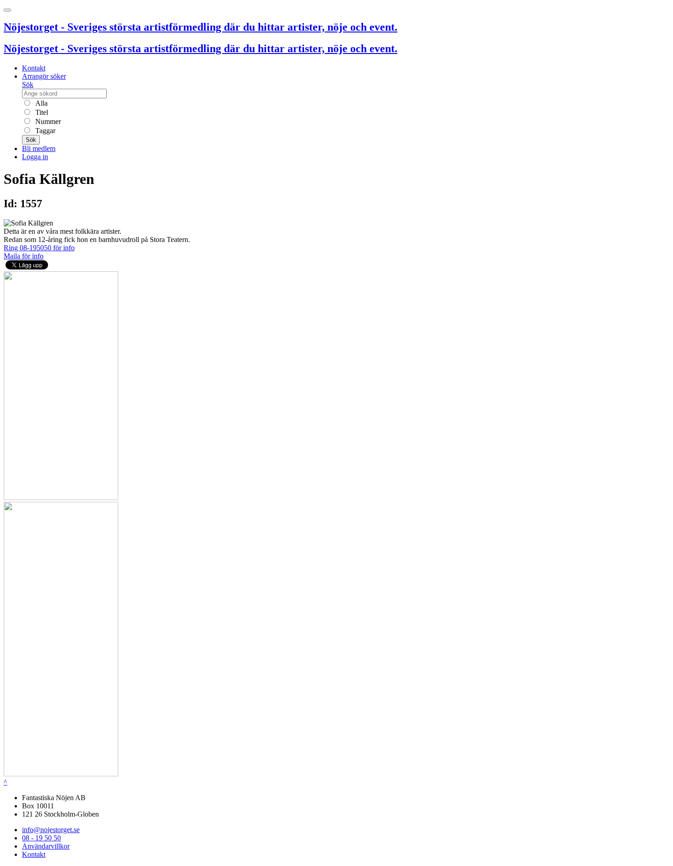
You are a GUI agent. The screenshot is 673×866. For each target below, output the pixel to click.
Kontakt (33, 68)
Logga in (35, 157)
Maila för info (23, 256)
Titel (40, 112)
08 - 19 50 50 (41, 838)
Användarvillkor (46, 846)
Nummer (47, 121)
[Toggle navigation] (7, 10)
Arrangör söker (44, 76)
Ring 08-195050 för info (39, 248)
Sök (27, 84)
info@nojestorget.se (51, 830)
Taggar (44, 130)
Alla (40, 103)
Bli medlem (38, 148)
